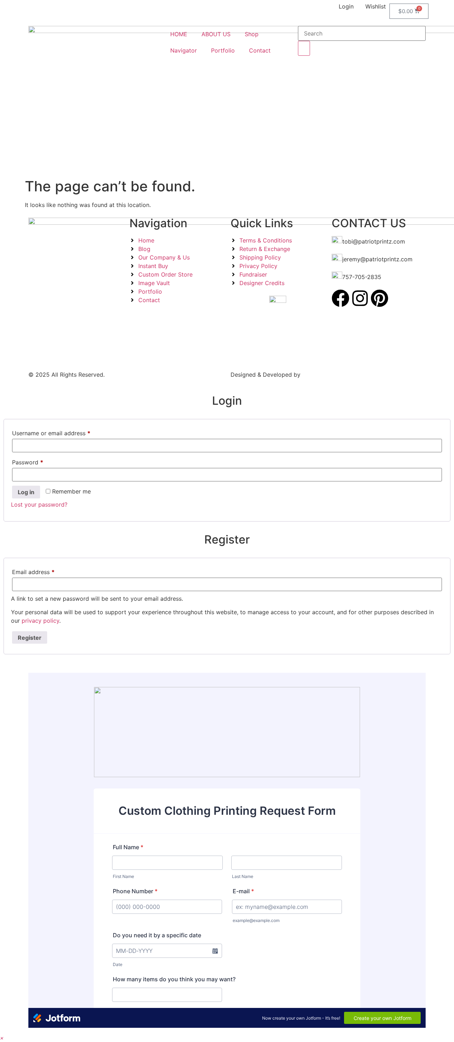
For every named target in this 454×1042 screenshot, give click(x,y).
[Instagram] (360, 298)
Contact (260, 50)
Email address (33, 570)
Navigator (183, 50)
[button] (2, 1037)
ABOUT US (216, 34)
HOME (178, 34)
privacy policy (40, 620)
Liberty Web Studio (328, 374)
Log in (26, 492)
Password (27, 461)
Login (346, 6)
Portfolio (223, 50)
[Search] (304, 48)
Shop (252, 34)
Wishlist (375, 6)
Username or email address (51, 432)
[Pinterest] (379, 298)
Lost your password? (39, 504)
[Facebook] (340, 298)
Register (29, 637)
